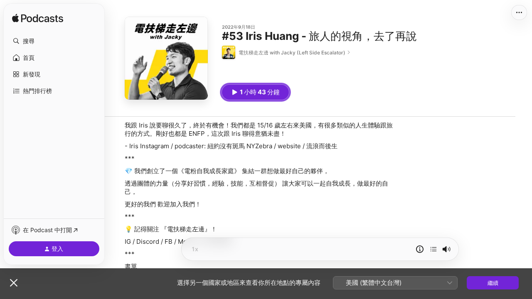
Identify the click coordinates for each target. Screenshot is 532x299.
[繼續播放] (433, 249)
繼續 (493, 282)
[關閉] (13, 283)
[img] (37, 19)
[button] (54, 41)
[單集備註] (420, 249)
